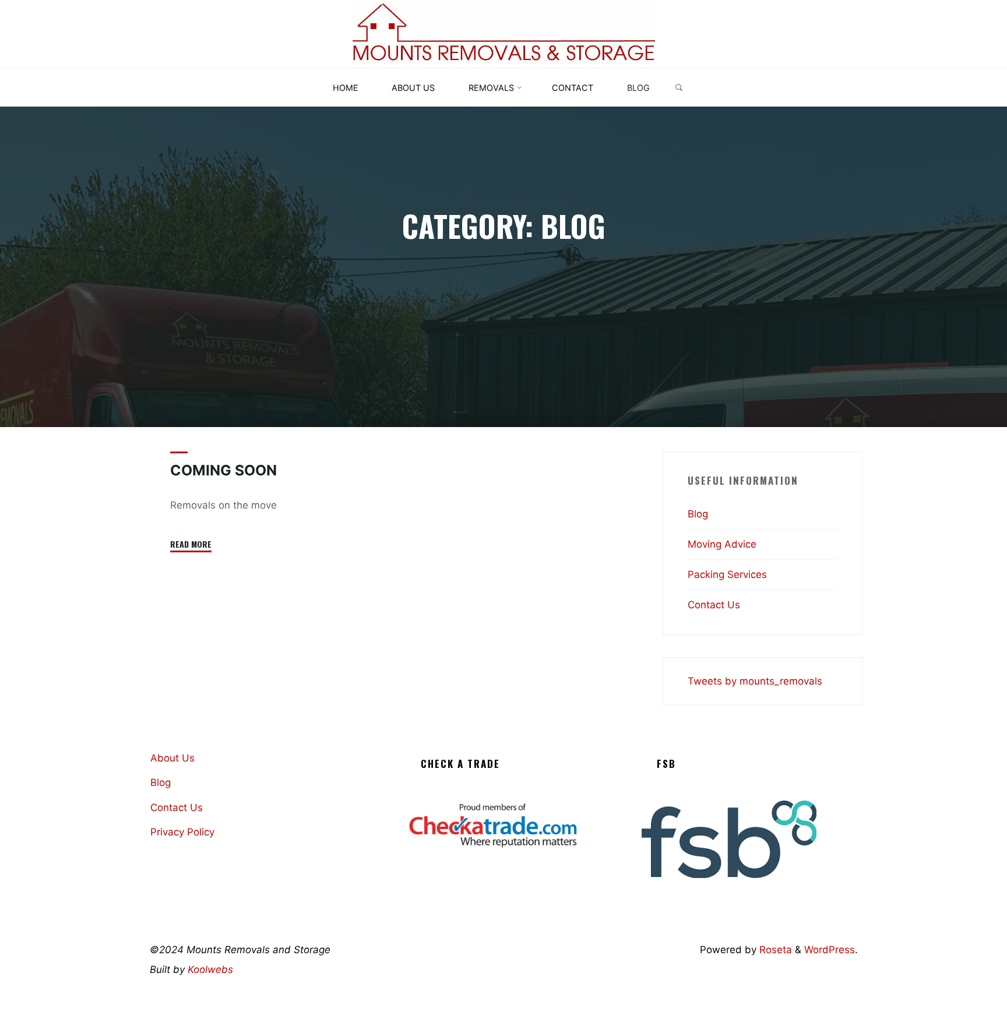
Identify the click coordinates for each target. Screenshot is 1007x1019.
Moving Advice (722, 544)
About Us (172, 758)
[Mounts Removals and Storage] (504, 33)
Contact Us (714, 605)
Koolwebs (210, 969)
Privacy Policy (182, 832)
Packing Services (727, 574)
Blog (698, 514)
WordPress (829, 949)
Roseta (774, 949)
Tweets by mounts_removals (755, 681)
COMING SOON (223, 470)
